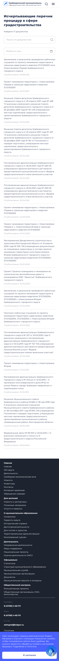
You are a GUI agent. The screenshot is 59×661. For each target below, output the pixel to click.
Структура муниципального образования (25, 567)
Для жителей (11, 498)
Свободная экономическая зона (20, 477)
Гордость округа (12, 520)
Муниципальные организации (19, 573)
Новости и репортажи (15, 502)
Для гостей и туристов (15, 530)
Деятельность (11, 473)
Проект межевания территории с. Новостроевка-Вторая (29, 364)
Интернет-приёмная (14, 490)
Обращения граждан (14, 494)
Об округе (9, 470)
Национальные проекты (16, 552)
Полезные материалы (15, 505)
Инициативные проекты (16, 588)
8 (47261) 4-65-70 (12, 606)
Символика (9, 516)
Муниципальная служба (16, 570)
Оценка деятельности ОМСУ (18, 555)
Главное (8, 463)
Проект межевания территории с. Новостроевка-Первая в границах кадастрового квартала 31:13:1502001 (29, 84)
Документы (9, 577)
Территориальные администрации (22, 534)
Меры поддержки (13, 548)
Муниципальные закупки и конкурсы (22, 580)
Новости (8, 480)
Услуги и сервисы (13, 508)
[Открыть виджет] (51, 650)
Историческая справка (15, 523)
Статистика (9, 563)
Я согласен (29, 655)
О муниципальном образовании (20, 513)
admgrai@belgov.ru (14, 625)
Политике (32, 646)
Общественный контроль (17, 585)
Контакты (8, 487)
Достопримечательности (16, 527)
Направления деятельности (18, 545)
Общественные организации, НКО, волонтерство (22, 593)
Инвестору (9, 483)
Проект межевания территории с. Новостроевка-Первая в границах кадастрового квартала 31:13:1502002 (29, 210)
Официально (10, 560)
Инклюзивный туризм (15, 537)
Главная (8, 466)
